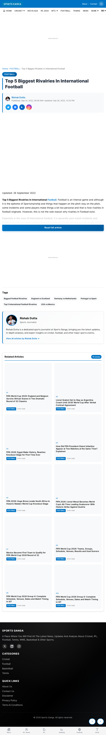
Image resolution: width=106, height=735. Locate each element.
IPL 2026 (45, 11)
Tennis (5, 673)
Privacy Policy (9, 700)
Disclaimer (7, 695)
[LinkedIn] (11, 646)
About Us (7, 686)
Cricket (6, 659)
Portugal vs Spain (88, 298)
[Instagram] (19, 646)
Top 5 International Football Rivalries (20, 304)
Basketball (7, 668)
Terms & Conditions (12, 705)
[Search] (101, 3)
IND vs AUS (32, 11)
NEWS (85, 11)
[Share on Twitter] (8, 107)
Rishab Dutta (18, 97)
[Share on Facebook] (15, 107)
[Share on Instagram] (29, 107)
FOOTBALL (65, 11)
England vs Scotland (40, 298)
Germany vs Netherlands (65, 298)
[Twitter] (4, 646)
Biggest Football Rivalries (15, 298)
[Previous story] (92, 721)
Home (5, 68)
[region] (53, 38)
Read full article (53, 227)
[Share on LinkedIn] (22, 107)
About (84, 4)
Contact (93, 4)
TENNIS (76, 11)
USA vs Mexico (48, 304)
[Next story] (100, 721)
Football (52, 199)
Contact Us (8, 691)
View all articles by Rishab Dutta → (22, 338)
